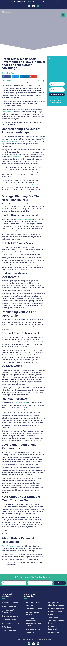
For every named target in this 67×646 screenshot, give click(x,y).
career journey (7, 112)
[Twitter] (33, 6)
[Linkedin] (38, 6)
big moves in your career (23, 219)
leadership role (36, 265)
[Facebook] (29, 6)
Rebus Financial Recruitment (12, 546)
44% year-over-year (16, 157)
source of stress (21, 403)
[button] (63, 15)
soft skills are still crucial (35, 185)
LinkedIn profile (30, 342)
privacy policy (57, 102)
